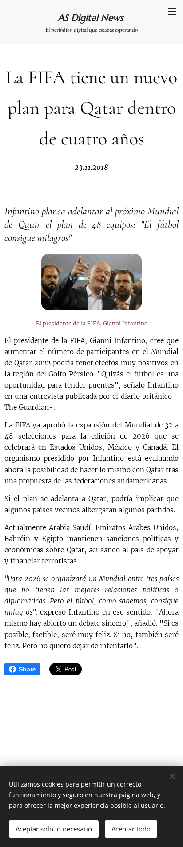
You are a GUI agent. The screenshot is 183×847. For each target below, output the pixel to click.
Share (27, 669)
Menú (172, 11)
